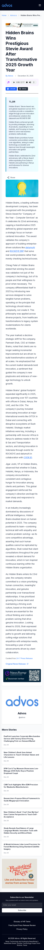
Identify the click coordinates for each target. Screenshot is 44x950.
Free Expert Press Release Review (22, 925)
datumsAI (30, 247)
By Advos (9, 76)
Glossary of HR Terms (22, 922)
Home (4, 15)
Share (12, 177)
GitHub (24, 89)
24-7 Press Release (24, 658)
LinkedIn (12, 89)
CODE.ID (28, 457)
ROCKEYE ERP (17, 251)
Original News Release (16, 664)
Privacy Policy (22, 929)
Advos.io (13, 15)
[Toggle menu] (39, 5)
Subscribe (22, 910)
